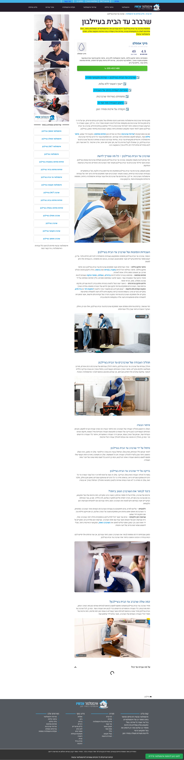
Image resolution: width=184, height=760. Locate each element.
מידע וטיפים (33, 7)
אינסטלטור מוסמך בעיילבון (51, 131)
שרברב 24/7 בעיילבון (52, 192)
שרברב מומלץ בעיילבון (51, 215)
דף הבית (149, 14)
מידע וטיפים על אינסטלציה (135, 14)
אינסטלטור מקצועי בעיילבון (51, 185)
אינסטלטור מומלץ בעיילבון (51, 138)
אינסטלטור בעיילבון (51, 154)
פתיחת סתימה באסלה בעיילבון (51, 208)
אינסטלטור (125, 7)
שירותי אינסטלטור (89, 7)
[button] (75, 667)
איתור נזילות (109, 7)
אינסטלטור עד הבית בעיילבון (51, 177)
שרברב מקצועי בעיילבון (51, 231)
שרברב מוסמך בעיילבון (51, 238)
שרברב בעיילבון (51, 223)
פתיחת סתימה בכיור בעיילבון (51, 169)
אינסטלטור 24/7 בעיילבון (51, 146)
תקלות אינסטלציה (68, 7)
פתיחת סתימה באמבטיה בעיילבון (51, 161)
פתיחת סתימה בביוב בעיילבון (51, 200)
